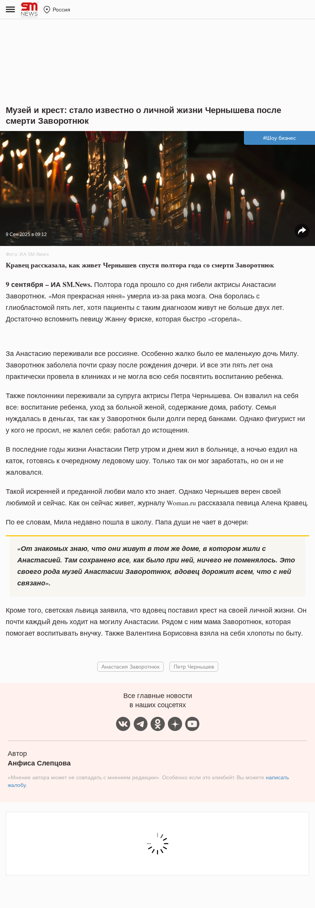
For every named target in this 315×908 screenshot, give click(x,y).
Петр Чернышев (194, 666)
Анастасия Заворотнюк (130, 666)
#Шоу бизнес (279, 138)
